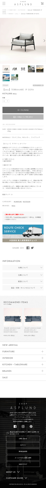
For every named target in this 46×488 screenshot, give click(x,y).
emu (16, 13)
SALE (5, 377)
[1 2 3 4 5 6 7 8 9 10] (5, 101)
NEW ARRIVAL (10, 345)
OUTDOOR (21, 10)
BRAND (11, 13)
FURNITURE (12, 10)
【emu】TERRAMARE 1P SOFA (29, 13)
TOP (41, 400)
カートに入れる (23, 110)
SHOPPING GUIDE (19, 217)
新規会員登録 (23, 451)
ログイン (23, 445)
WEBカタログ (23, 464)
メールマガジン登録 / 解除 (23, 458)
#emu (13, 206)
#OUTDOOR (26, 202)
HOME (4, 10)
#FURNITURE (18, 202)
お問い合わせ (23, 439)
